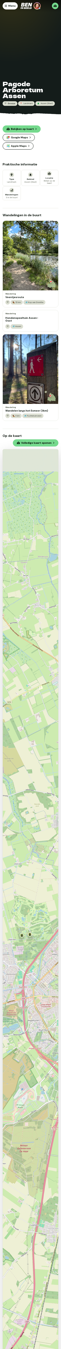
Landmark (26, 103)
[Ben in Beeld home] (30, 5)
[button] (22, 936)
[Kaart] (55, 6)
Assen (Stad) (45, 103)
